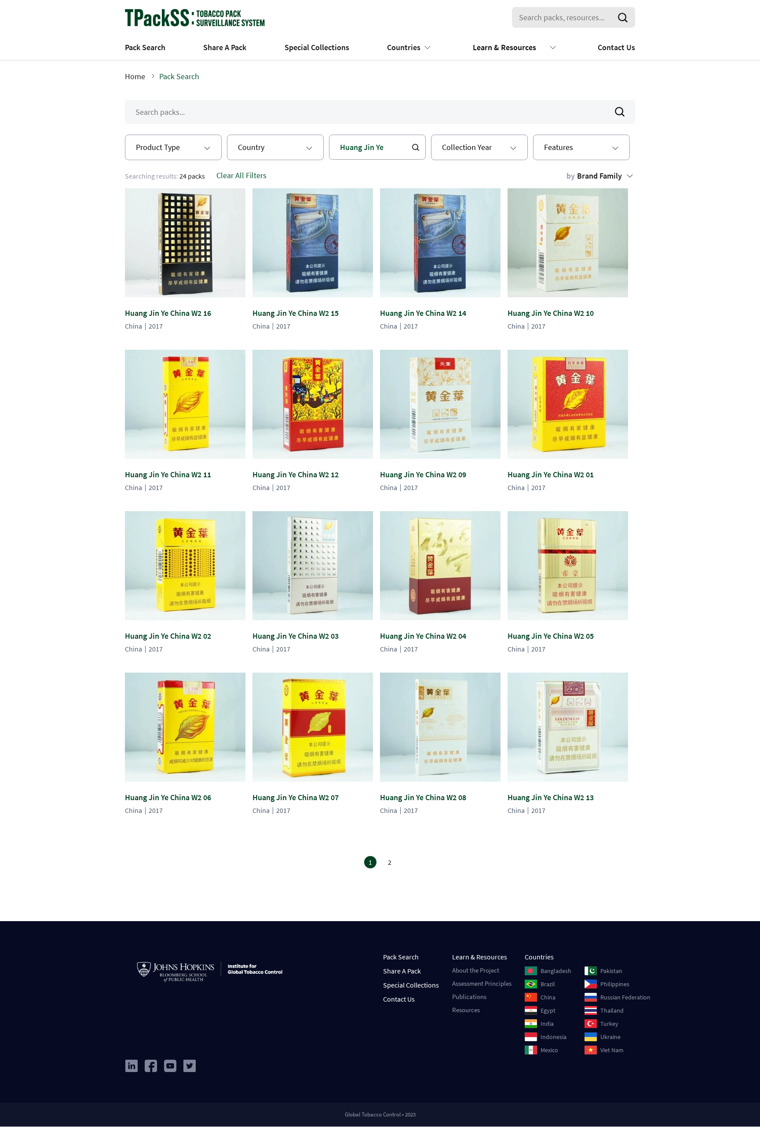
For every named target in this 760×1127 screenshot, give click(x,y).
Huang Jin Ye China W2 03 (295, 636)
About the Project (475, 970)
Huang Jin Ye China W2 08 (423, 797)
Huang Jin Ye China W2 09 (423, 474)
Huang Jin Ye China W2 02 (168, 636)
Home (135, 76)
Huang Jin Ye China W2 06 (168, 797)
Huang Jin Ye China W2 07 (295, 797)
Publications (469, 996)
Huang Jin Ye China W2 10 (551, 313)
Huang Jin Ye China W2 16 (168, 313)
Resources (466, 1010)
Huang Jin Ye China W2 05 (551, 636)
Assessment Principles (482, 983)
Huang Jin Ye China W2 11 (168, 474)
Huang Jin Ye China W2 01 (551, 474)
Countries (403, 47)
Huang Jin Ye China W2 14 (423, 313)
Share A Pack (224, 47)
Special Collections (317, 47)
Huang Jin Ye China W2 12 (295, 474)
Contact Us (616, 47)
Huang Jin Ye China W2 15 (295, 313)
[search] (624, 17)
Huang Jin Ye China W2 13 (551, 797)
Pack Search (145, 47)
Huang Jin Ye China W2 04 (423, 636)
